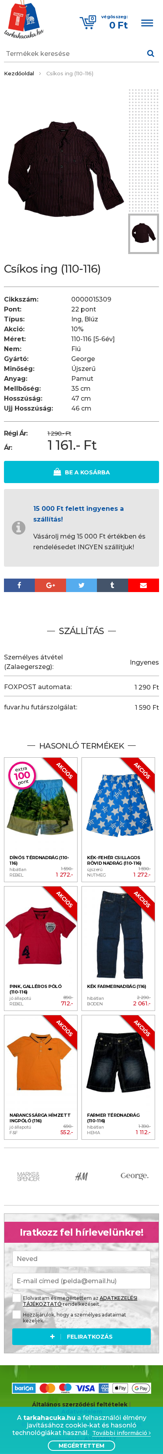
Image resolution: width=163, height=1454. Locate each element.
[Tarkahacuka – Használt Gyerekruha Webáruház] (24, 20)
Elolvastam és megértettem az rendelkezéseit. (80, 1301)
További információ (120, 1433)
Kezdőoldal (19, 73)
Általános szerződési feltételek (79, 1404)
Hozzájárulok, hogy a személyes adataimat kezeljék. (74, 1318)
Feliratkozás (90, 1336)
